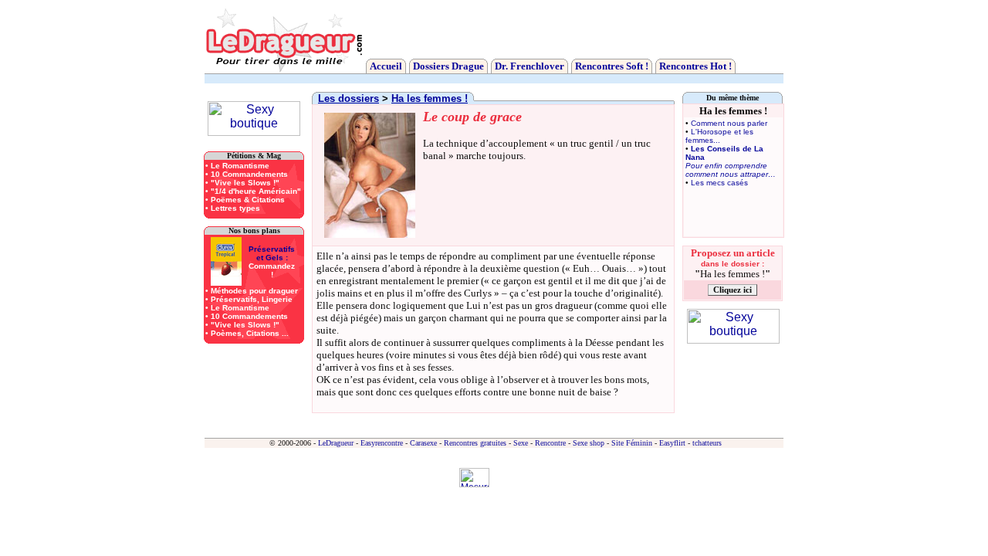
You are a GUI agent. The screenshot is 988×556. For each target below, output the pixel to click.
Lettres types (235, 208)
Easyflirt (672, 443)
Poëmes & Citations (248, 199)
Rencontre (550, 443)
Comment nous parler (729, 123)
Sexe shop (588, 443)
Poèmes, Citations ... (250, 333)
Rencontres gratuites (475, 443)
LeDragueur (336, 443)
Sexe (520, 443)
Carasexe (423, 443)
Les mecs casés (719, 182)
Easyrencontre (381, 443)
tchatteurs (707, 443)
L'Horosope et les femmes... (719, 135)
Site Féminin (631, 443)
